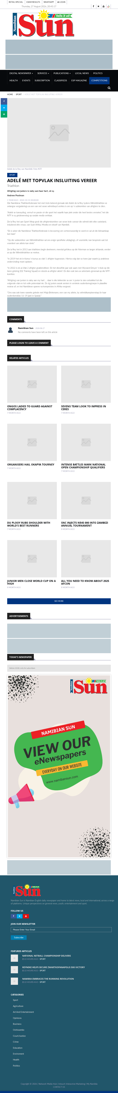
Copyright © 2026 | (30, 1084)
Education (17, 1048)
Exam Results (33, 2)
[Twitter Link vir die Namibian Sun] (19, 916)
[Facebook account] (93, 6)
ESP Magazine (79, 81)
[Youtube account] (103, 6)
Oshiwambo (18, 1030)
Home (10, 94)
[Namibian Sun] (32, 890)
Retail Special (16, 2)
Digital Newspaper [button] (20, 73)
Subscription (42, 81)
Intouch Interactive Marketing (71, 1084)
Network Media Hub (48, 1084)
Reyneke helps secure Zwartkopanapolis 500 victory (53, 967)
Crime (16, 1042)
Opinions (17, 1018)
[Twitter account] (98, 6)
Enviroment (18, 1054)
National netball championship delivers (46, 955)
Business (17, 1024)
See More (59, 601)
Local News (82, 73)
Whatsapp (49, 2)
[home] (59, 23)
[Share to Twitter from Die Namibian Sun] (4, 108)
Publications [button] (61, 73)
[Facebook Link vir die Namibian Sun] (13, 916)
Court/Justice (19, 1036)
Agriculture (18, 1006)
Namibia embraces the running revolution (48, 978)
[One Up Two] (108, 6)
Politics (97, 73)
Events (26, 81)
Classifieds (60, 81)
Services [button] (42, 73)
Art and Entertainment (23, 1012)
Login (62, 2)
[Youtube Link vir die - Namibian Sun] (26, 916)
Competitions (99, 81)
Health (13, 81)
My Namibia (92, 1084)
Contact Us (59, 1087)
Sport (19, 94)
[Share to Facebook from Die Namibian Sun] (4, 101)
